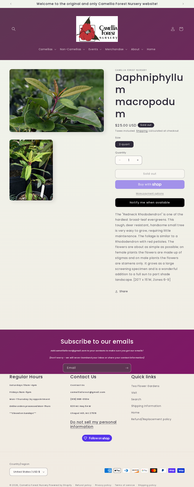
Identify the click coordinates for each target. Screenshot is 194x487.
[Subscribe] (127, 367)
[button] (13, 29)
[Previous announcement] (11, 3)
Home (135, 412)
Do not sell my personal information (93, 424)
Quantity (120, 152)
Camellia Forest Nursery (34, 485)
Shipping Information (146, 406)
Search (136, 399)
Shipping (142, 130)
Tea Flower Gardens (145, 386)
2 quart (126, 145)
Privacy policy (103, 485)
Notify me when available (150, 202)
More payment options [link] (150, 193)
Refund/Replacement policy (151, 419)
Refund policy (83, 485)
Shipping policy (147, 485)
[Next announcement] (183, 3)
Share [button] (124, 291)
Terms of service (125, 485)
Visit (134, 393)
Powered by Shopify (60, 485)
